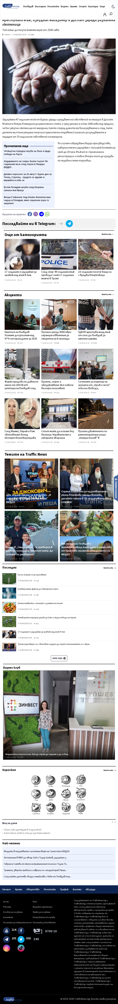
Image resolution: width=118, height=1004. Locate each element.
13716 (78, 559)
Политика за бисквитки (44, 922)
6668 (57, 343)
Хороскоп (9, 770)
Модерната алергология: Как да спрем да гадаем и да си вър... (37, 754)
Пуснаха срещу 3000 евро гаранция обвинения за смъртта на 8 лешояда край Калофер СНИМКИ (56, 336)
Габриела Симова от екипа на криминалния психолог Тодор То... (36, 864)
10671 (23, 507)
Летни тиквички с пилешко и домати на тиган (40, 603)
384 (37, 650)
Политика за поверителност (17, 922)
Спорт (83, 6)
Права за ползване (41, 912)
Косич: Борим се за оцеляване (32, 574)
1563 (94, 442)
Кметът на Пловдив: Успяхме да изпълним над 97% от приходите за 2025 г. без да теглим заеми (21, 336)
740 (94, 280)
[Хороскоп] (59, 814)
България (40, 6)
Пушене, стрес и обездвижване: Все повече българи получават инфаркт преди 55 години (57, 385)
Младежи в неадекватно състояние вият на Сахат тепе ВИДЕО (37, 851)
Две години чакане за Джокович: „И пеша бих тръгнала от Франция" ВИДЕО (28, 498)
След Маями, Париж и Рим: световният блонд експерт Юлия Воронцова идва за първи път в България (20, 435)
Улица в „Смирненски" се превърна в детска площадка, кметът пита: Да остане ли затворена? (29, 550)
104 (37, 609)
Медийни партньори (42, 906)
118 (37, 581)
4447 (94, 393)
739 (57, 283)
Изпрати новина (116, 488)
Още (102, 6)
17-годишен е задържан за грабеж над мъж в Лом (21, 273)
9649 (22, 559)
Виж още (58, 658)
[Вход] (104, 15)
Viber (35, 214)
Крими (73, 6)
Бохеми (77, 889)
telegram (41, 214)
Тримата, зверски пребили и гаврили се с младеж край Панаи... (35, 870)
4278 (57, 393)
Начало (6, 889)
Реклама (7, 906)
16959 (21, 757)
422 (37, 623)
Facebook (30, 214)
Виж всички (106, 234)
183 (37, 595)
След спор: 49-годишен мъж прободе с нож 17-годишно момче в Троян (58, 275)
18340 (95, 343)
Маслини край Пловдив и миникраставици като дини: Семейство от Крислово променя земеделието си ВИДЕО (86, 549)
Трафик (64, 889)
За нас (6, 901)
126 (20, 280)
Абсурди (90, 889)
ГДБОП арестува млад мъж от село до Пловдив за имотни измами (94, 336)
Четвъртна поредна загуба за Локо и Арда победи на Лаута (47, 617)
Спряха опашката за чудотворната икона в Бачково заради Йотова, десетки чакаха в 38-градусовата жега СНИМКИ (86, 497)
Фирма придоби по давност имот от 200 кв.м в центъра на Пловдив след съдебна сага (21, 385)
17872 (21, 442)
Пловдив (28, 6)
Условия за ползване (13, 912)
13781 (21, 393)
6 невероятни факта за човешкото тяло (38, 589)
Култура (93, 6)
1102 (21, 343)
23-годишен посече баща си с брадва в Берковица (95, 273)
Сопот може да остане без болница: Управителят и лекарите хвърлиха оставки (57, 435)
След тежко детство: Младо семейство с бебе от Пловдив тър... (37, 876)
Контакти (8, 917)
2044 (57, 442)
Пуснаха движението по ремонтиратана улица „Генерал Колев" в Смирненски (92, 435)
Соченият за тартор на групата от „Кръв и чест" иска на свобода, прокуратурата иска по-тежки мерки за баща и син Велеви (94, 385)
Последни (9, 567)
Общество (32, 889)
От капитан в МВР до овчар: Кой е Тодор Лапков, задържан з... (35, 857)
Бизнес (65, 6)
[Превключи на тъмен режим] (113, 6)
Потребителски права (44, 917)
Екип (35, 901)
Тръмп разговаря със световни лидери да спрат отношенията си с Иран (53, 644)
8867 (77, 507)
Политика (53, 6)
